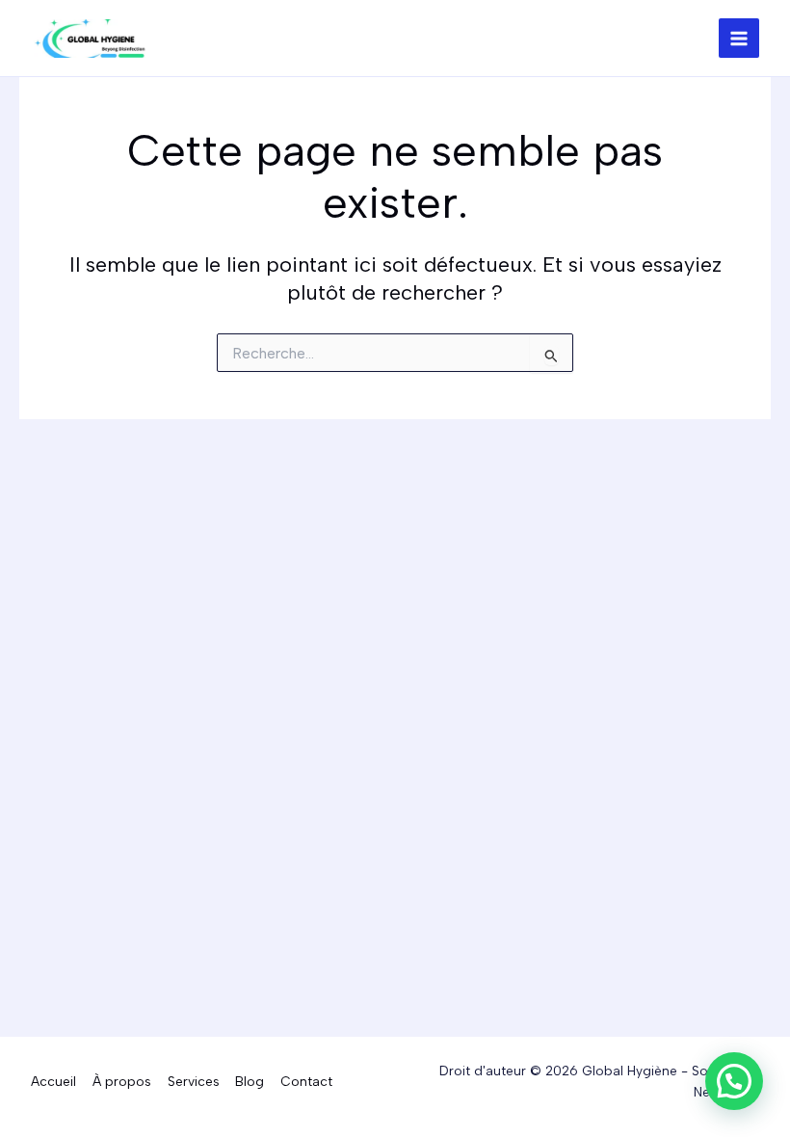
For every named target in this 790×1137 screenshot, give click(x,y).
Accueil (53, 1081)
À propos (121, 1081)
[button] (734, 1081)
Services (194, 1081)
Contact (306, 1081)
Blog (249, 1081)
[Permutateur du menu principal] (739, 38)
